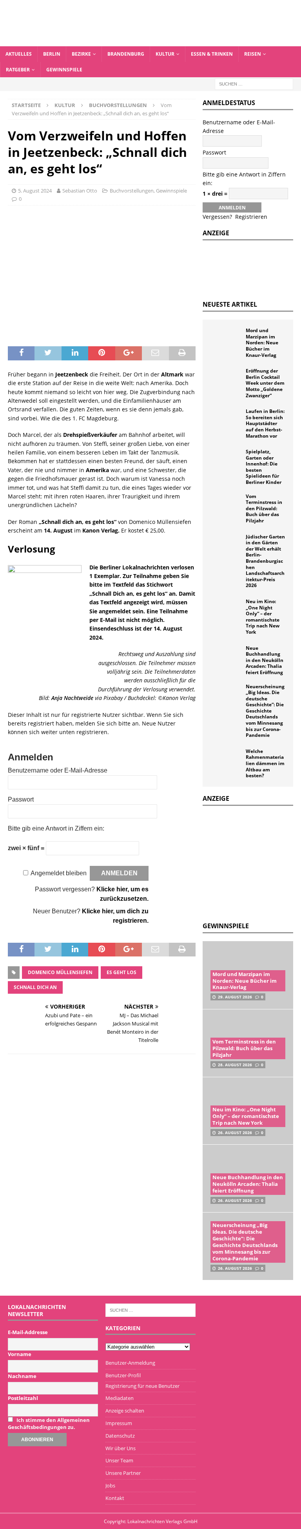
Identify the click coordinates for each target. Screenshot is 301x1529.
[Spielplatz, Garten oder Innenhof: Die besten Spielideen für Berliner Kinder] (226, 460)
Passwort (21, 799)
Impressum (118, 1423)
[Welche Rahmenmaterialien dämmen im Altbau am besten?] (226, 760)
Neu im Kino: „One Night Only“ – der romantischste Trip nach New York (262, 616)
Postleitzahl (23, 1398)
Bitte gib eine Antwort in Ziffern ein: (56, 828)
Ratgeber (18, 69)
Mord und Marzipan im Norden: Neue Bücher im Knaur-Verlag (262, 342)
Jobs (110, 1485)
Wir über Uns (120, 1448)
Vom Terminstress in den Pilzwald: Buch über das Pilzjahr (264, 508)
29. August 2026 (235, 997)
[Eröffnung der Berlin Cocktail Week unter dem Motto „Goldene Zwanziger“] (226, 379)
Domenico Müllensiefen (60, 972)
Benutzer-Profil (123, 1375)
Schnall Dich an (35, 987)
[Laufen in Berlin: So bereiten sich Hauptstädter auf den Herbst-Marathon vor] (226, 420)
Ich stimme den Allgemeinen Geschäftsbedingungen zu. (49, 1423)
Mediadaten (119, 1398)
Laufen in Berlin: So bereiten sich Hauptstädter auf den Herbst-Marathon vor (265, 423)
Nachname (22, 1376)
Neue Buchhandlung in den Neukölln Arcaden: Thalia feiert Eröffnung (264, 660)
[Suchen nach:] (254, 83)
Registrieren (251, 216)
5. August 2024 (35, 190)
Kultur (165, 54)
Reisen (252, 54)
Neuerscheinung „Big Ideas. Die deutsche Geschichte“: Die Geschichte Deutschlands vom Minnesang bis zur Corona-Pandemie (265, 711)
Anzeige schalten (124, 1410)
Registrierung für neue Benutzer (142, 1385)
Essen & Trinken (212, 54)
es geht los (121, 972)
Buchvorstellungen (132, 190)
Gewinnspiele (64, 69)
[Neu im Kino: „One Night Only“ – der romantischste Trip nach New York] (226, 610)
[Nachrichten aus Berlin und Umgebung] (150, 41)
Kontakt (114, 1498)
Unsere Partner (123, 1472)
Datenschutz (120, 1435)
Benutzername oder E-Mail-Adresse (57, 770)
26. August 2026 (235, 1132)
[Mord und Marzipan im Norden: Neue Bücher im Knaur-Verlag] (226, 339)
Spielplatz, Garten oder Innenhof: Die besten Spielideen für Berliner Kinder (263, 466)
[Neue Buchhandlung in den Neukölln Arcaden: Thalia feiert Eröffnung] (226, 657)
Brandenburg (125, 54)
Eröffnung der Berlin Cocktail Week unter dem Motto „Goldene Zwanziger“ (265, 382)
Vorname (19, 1354)
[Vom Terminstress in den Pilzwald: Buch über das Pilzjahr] (226, 505)
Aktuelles (18, 54)
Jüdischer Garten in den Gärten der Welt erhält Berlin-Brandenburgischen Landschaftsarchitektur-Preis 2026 (265, 561)
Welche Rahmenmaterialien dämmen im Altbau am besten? (265, 763)
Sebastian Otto (79, 190)
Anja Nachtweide (72, 698)
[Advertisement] (252, 863)
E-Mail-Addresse (28, 1332)
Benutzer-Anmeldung (130, 1362)
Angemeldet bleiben (59, 873)
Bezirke (81, 54)
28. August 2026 (235, 1064)
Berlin (51, 54)
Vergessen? (217, 216)
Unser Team (119, 1460)
